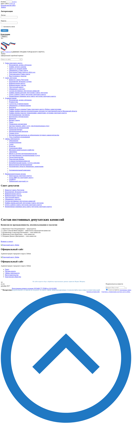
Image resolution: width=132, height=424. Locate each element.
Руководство (13, 102)
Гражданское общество (13, 277)
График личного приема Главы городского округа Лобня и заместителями (35, 109)
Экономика (13, 152)
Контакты (12, 107)
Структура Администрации (19, 104)
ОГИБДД (12, 179)
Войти (3, 7)
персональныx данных (125, 290)
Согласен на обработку (119, 290)
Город (7, 269)
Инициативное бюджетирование (20, 164)
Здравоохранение (15, 142)
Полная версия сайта (8, 5)
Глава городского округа (13, 63)
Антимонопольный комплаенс (20, 170)
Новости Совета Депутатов (18, 80)
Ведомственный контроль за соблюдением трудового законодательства (34, 135)
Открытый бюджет (15, 129)
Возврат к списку (7, 241)
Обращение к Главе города (18, 70)
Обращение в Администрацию (20, 105)
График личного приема (17, 67)
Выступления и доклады (17, 76)
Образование (13, 140)
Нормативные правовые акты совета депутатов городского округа (32, 96)
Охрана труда (14, 133)
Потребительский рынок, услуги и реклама (24, 163)
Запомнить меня (9, 26)
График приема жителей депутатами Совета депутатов (28, 92)
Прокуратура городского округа (20, 176)
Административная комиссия (19, 161)
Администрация (10, 98)
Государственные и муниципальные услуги (24, 155)
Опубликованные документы (19, 115)
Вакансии (12, 118)
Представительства (11, 275)
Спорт (11, 144)
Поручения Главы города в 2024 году (22, 72)
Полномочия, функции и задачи (20, 81)
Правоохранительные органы (15, 174)
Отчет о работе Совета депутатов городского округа (27, 94)
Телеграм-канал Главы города (19, 74)
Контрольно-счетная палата (18, 116)
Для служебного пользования (19, 137)
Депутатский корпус (16, 87)
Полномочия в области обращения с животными (26, 166)
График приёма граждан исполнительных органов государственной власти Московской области (43, 111)
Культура (12, 146)
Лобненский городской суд (18, 181)
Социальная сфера (15, 148)
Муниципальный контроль (18, 131)
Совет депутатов (11, 78)
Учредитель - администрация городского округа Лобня (116, 291)
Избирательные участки (17, 85)
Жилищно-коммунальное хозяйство (21, 150)
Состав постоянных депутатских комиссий (24, 91)
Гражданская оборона (16, 159)
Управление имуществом (18, 124)
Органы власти (10, 271)
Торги (11, 122)
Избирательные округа (17, 83)
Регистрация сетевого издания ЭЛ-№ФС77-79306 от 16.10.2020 (34, 288)
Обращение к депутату (17, 89)
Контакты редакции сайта (93, 291)
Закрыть (4, 36)
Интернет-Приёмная (8, 40)
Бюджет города (14, 120)
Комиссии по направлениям (19, 128)
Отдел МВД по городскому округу (21, 177)
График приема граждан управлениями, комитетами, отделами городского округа (38, 113)
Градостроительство (16, 157)
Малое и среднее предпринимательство (23, 153)
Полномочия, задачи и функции (20, 65)
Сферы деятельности (12, 139)
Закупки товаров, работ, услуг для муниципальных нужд (29, 126)
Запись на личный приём (18, 68)
